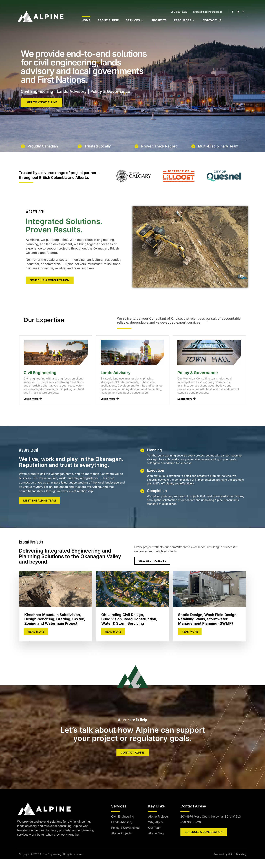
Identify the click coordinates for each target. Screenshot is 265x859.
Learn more (31, 398)
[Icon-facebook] (233, 12)
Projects (159, 20)
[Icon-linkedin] (238, 12)
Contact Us (212, 20)
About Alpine (108, 20)
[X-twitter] (243, 12)
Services (133, 20)
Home (86, 20)
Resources (182, 20)
